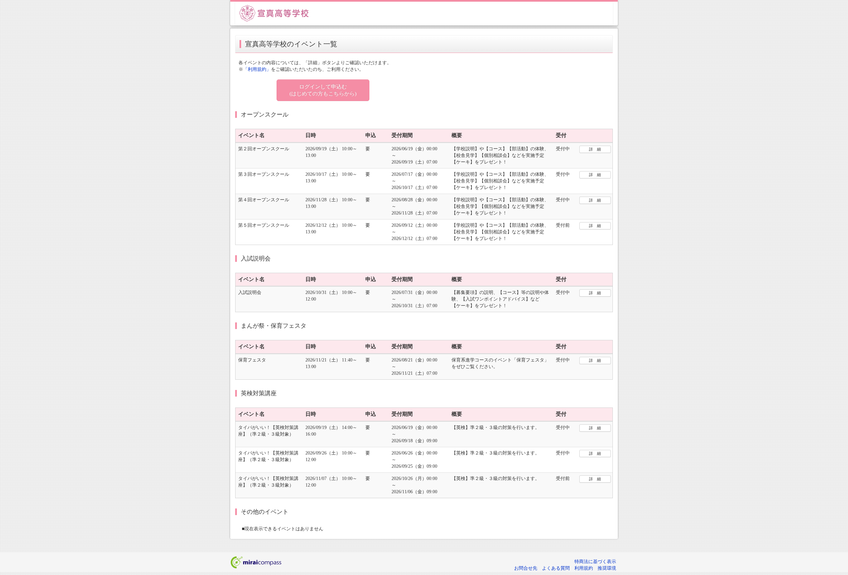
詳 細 (595, 149)
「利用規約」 (257, 69)
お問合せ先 (525, 568)
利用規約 (583, 568)
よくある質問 (556, 568)
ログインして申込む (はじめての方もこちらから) (323, 90)
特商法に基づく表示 (595, 561)
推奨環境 (607, 568)
